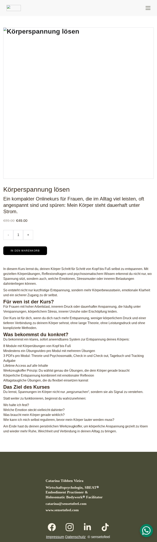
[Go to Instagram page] (72, 527)
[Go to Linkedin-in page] (89, 527)
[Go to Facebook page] (54, 527)
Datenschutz (75, 537)
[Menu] (148, 8)
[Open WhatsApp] (146, 530)
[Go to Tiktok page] (105, 527)
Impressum (55, 537)
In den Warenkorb (25, 250)
